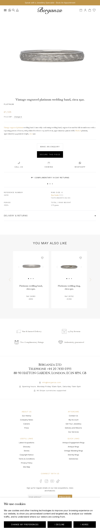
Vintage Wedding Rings (73, 451)
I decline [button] (60, 524)
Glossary (26, 447)
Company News (26, 420)
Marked (78, 131)
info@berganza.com (51, 382)
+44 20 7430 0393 (59, 369)
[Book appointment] (81, 10)
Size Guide (55, 195)
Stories (26, 451)
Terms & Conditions (27, 459)
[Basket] (90, 10)
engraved (13, 128)
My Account (73, 420)
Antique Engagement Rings (74, 443)
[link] (30, 269)
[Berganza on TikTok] (58, 481)
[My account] (85, 10)
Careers (26, 424)
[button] (47, 182)
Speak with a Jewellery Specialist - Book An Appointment (50, 2)
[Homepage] (50, 10)
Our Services (73, 432)
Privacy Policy (26, 463)
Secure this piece (50, 154)
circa (31, 134)
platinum (20, 128)
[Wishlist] (94, 10)
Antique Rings (73, 447)
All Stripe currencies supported (51, 390)
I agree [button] (85, 524)
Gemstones (73, 459)
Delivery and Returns (73, 428)
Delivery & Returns (16, 215)
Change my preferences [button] (25, 524)
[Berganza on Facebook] (41, 481)
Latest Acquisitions (26, 443)
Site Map (26, 467)
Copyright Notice (26, 455)
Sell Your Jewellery (73, 424)
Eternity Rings (73, 455)
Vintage (7, 128)
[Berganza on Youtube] (52, 481)
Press (26, 428)
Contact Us (73, 416)
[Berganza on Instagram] (46, 481)
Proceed (65, 497)
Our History (26, 416)
